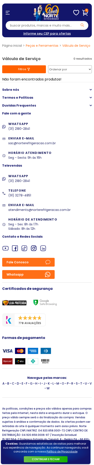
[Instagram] (33, 248)
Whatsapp (15, 274)
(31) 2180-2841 (19, 128)
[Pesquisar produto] (82, 25)
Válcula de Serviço (76, 45)
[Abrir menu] (8, 12)
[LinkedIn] (43, 248)
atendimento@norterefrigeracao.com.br (39, 210)
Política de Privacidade (62, 451)
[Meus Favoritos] (76, 13)
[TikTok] (24, 248)
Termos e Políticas (17, 97)
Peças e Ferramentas (42, 45)
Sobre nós (10, 89)
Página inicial (12, 45)
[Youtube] (5, 248)
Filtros (22, 69)
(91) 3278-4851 (19, 195)
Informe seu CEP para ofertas (47, 33)
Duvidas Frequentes (19, 105)
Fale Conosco (18, 262)
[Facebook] (15, 248)
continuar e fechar (46, 459)
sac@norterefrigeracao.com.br (32, 143)
